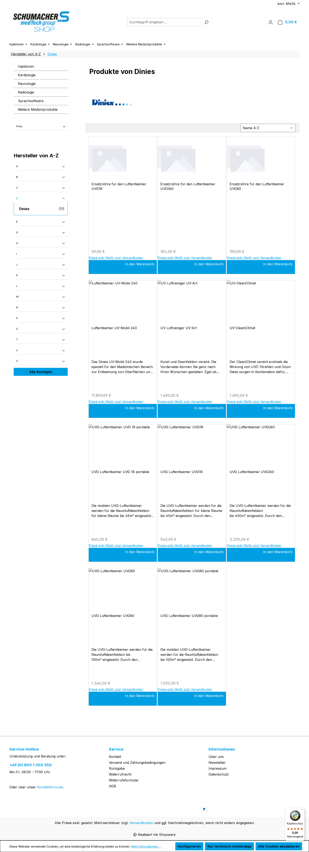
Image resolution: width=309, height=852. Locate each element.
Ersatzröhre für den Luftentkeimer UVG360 (187, 186)
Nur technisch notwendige (229, 846)
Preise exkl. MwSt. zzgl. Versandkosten (116, 257)
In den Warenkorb (139, 264)
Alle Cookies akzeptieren (279, 846)
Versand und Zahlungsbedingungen (137, 762)
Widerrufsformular (124, 780)
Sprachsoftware (31, 101)
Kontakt (115, 757)
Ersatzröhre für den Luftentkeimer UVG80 (257, 186)
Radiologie (26, 92)
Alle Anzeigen (40, 372)
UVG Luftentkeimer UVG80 (112, 616)
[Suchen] (206, 22)
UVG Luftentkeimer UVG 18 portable (120, 472)
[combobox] (164, 22)
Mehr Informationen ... (146, 846)
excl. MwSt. (287, 3)
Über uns (216, 757)
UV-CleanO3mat (242, 328)
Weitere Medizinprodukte (38, 109)
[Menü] (302, 810)
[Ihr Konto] (270, 22)
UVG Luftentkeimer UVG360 (252, 472)
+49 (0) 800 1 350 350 (30, 765)
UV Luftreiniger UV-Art (178, 328)
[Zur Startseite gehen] (41, 21)
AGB (112, 786)
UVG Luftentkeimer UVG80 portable (189, 616)
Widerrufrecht (120, 774)
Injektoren (26, 66)
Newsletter (217, 762)
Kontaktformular (50, 787)
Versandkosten (141, 823)
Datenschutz (219, 774)
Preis (19, 126)
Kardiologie (27, 75)
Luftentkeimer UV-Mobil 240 (114, 328)
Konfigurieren (189, 846)
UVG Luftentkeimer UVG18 (181, 472)
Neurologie (27, 84)
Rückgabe (117, 768)
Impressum (217, 768)
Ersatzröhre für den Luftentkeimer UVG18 (118, 186)
